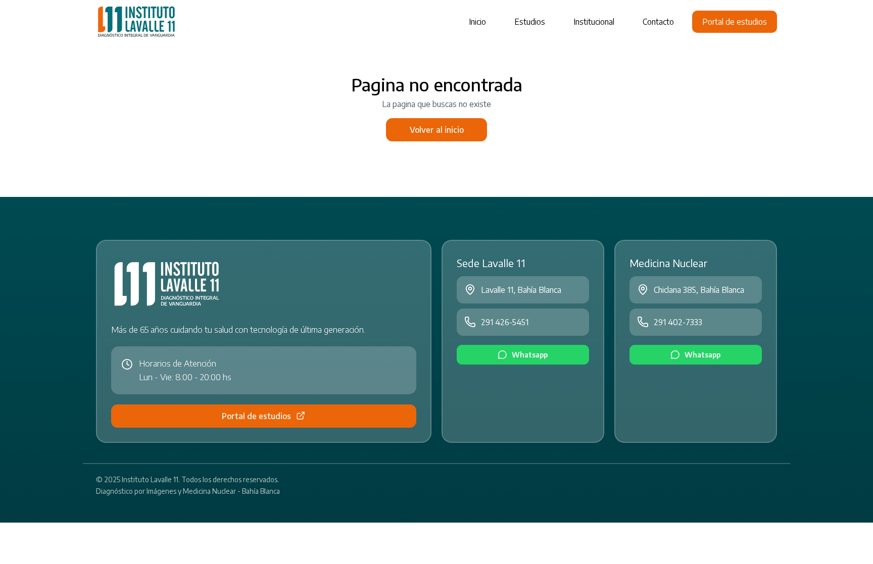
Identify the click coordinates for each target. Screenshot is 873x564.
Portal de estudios (734, 22)
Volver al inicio (437, 130)
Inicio (477, 22)
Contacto (658, 22)
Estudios (529, 22)
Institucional (593, 22)
